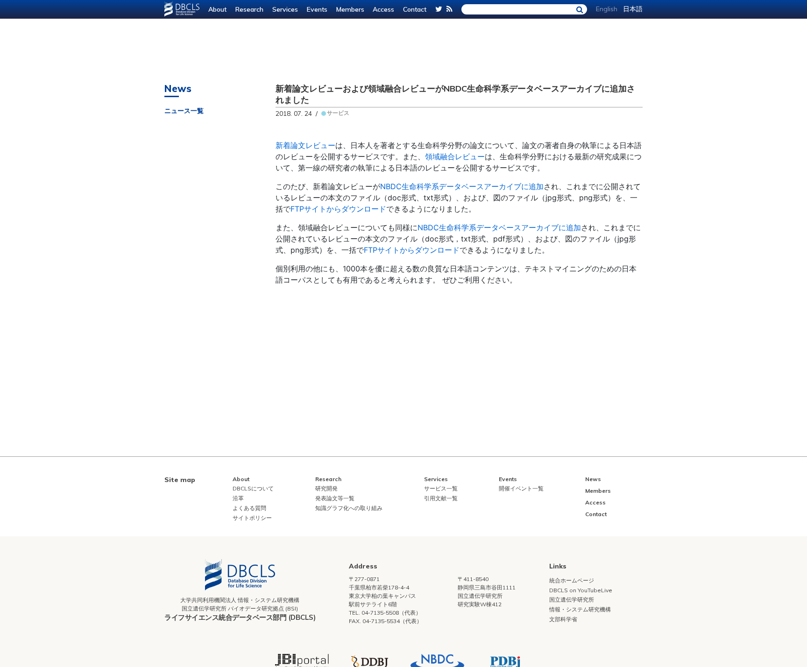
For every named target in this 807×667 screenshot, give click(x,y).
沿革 (238, 498)
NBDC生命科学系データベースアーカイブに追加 (462, 186)
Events (317, 9)
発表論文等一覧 (334, 498)
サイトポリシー (252, 517)
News (593, 479)
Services (285, 9)
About (217, 9)
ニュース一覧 (184, 110)
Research (249, 9)
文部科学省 (563, 619)
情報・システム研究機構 (580, 609)
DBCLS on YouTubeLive (580, 590)
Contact (414, 9)
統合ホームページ (571, 580)
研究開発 (326, 488)
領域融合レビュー (455, 156)
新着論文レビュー (305, 145)
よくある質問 (249, 507)
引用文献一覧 (441, 498)
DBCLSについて (253, 488)
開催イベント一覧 (521, 488)
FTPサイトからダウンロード (338, 208)
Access (383, 9)
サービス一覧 (441, 488)
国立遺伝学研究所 (571, 599)
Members (350, 9)
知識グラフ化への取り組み (348, 507)
